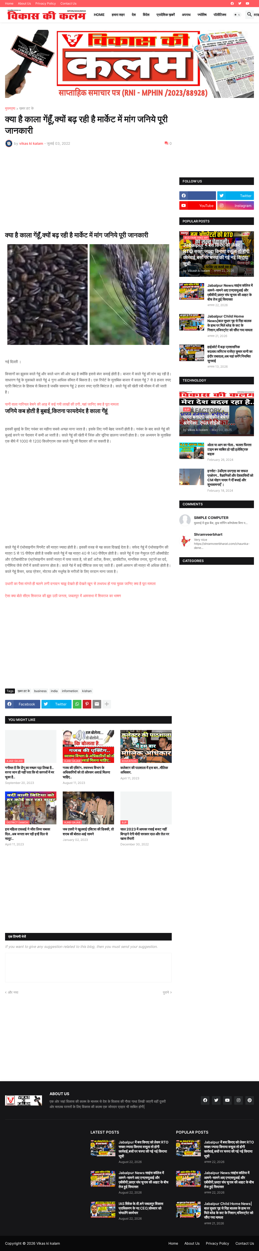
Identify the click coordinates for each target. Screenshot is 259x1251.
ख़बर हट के (26, 108)
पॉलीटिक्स (220, 14)
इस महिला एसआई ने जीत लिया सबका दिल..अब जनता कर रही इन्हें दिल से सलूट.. (27, 833)
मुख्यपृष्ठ (10, 108)
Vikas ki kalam (48, 1243)
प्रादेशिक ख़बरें (166, 14)
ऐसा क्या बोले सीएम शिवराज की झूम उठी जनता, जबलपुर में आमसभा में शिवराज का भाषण (63, 595)
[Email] (97, 704)
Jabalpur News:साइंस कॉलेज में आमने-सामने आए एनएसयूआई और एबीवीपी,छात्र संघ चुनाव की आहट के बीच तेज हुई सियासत (230, 292)
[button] (237, 14)
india (54, 691)
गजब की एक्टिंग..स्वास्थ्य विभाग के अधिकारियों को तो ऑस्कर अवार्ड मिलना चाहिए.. (86, 772)
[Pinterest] (87, 704)
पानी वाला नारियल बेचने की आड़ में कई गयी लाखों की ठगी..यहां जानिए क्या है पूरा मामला (62, 404)
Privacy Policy (45, 3)
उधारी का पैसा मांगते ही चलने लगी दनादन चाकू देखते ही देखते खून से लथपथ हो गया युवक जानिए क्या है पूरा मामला (80, 583)
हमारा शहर (118, 14)
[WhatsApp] (77, 704)
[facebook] (232, 3)
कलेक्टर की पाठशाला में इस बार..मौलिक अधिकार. (144, 769)
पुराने (166, 992)
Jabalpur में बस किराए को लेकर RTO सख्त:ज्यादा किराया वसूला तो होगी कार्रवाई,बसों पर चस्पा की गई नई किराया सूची (143, 1149)
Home (9, 3)
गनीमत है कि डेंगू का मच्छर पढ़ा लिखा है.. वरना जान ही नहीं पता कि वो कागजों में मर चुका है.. (29, 772)
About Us (24, 3)
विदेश (146, 14)
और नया (13, 992)
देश (134, 14)
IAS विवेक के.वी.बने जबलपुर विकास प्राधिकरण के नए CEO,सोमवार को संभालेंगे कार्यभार (141, 1208)
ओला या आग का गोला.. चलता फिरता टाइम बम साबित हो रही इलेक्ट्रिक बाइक (229, 449)
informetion (70, 691)
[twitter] (239, 3)
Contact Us (68, 3)
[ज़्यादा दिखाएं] (106, 704)
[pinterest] (249, 1100)
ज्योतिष (202, 14)
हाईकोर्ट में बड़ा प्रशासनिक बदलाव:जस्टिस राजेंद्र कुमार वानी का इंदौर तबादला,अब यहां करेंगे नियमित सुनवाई (229, 354)
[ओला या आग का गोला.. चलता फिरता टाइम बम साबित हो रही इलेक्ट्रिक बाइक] (191, 451)
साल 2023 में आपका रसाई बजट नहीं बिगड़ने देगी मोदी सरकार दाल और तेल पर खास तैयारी (144, 833)
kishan (87, 691)
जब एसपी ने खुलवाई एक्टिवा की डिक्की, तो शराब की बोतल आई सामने (88, 831)
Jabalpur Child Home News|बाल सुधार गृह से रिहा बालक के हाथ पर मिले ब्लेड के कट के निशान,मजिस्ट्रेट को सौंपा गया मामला (229, 323)
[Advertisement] (88, 189)
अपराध (186, 14)
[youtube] (247, 3)
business (40, 691)
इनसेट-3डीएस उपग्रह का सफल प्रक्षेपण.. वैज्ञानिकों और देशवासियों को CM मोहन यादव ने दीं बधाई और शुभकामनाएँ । (230, 478)
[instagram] (238, 1100)
